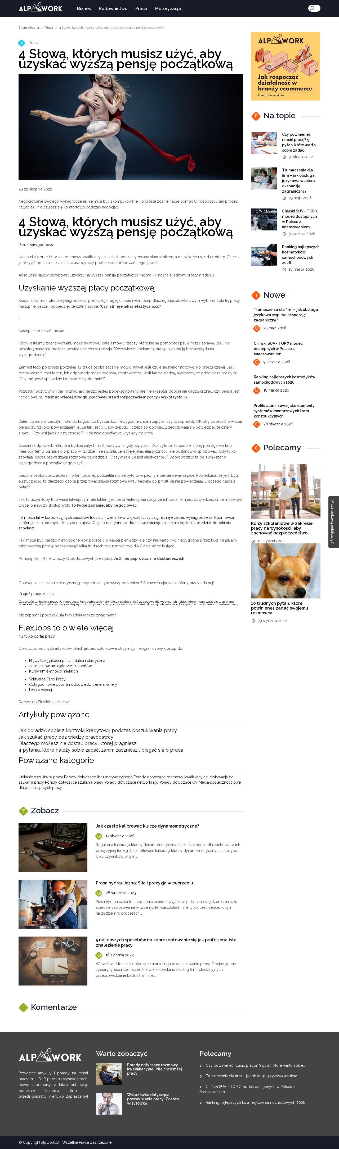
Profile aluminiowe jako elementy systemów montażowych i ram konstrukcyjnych (284, 410)
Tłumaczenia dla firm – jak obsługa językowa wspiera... (253, 1076)
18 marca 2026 (276, 390)
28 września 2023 (121, 893)
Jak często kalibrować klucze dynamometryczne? (147, 826)
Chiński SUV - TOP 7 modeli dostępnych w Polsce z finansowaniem (278, 348)
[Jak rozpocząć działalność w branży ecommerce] (285, 66)
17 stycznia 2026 (120, 836)
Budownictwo (113, 8)
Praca (141, 8)
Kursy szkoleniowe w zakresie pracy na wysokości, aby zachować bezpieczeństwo (282, 528)
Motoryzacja (168, 8)
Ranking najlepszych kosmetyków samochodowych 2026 (255, 1102)
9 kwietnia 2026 (277, 362)
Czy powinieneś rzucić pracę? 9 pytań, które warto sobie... (256, 1065)
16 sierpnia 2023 (120, 955)
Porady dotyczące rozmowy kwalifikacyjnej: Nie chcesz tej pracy (154, 1069)
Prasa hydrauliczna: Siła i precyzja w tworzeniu (144, 882)
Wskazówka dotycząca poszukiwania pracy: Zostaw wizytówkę (153, 1099)
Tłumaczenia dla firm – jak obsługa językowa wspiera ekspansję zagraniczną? (298, 180)
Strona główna (29, 27)
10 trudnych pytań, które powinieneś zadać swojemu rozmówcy (279, 608)
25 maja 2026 (275, 328)
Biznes (84, 8)
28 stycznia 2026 (278, 424)
